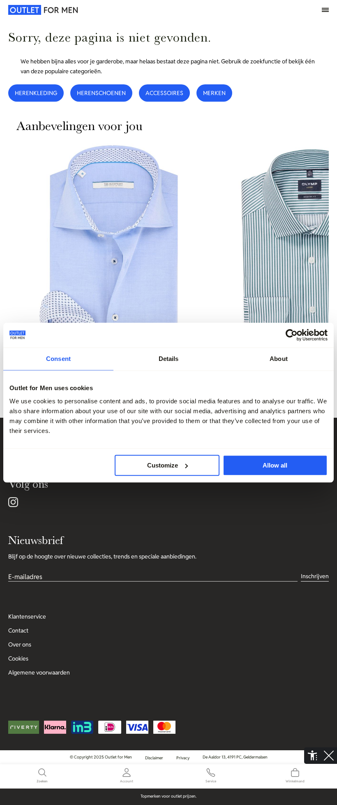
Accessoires (164, 93)
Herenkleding (36, 93)
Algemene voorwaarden (39, 672)
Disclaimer (154, 758)
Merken (214, 93)
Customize (162, 465)
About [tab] (279, 358)
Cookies (18, 658)
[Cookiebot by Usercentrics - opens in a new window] (292, 335)
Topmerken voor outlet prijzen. (168, 796)
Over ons (19, 644)
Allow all (275, 465)
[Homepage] (26, 10)
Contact (18, 630)
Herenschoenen (101, 93)
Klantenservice (27, 616)
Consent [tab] (58, 358)
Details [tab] (169, 358)
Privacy (182, 758)
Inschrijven (315, 576)
